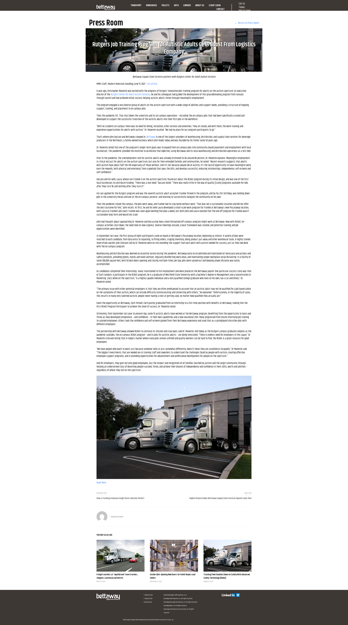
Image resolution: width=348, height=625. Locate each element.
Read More (101, 483)
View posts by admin (117, 516)
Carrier (187, 5)
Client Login (214, 5)
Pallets (165, 5)
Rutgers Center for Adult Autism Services (130, 94)
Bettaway (151, 137)
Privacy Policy (148, 602)
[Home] (108, 599)
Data (176, 5)
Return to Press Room (248, 23)
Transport (136, 5)
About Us (199, 5)
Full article (152, 84)
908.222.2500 (244, 11)
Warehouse (151, 5)
